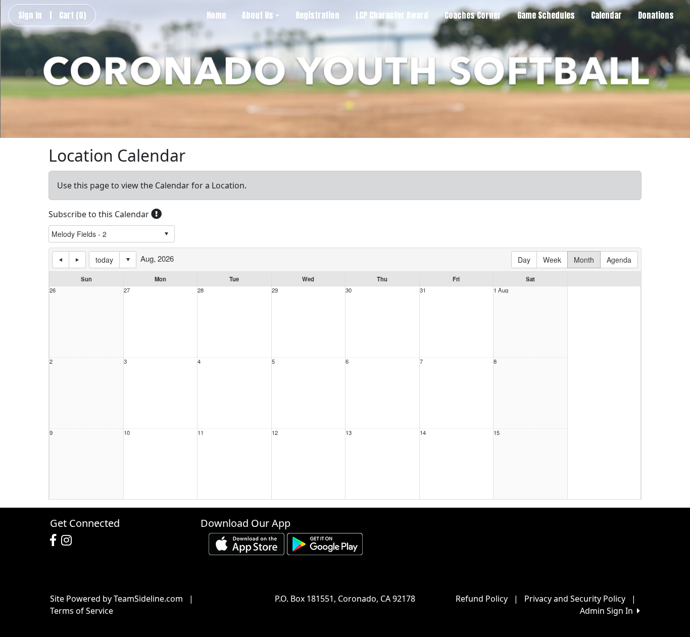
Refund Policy (482, 598)
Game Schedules (546, 15)
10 (127, 432)
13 (349, 432)
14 (423, 432)
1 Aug (501, 290)
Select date (127, 259)
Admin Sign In (608, 610)
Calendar (606, 15)
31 (423, 290)
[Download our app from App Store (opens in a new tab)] (246, 543)
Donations (656, 15)
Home (216, 15)
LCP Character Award (392, 15)
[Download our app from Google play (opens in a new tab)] (325, 543)
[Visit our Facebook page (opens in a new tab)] (55, 540)
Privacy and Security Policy (574, 598)
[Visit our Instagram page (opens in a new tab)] (69, 540)
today (104, 260)
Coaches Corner (473, 15)
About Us (257, 15)
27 (127, 290)
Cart (72, 15)
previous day (60, 259)
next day (77, 259)
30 (349, 290)
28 (201, 290)
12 (275, 432)
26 (53, 290)
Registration (317, 15)
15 (497, 432)
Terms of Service (81, 610)
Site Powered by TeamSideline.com (116, 598)
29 (275, 290)
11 (201, 432)
